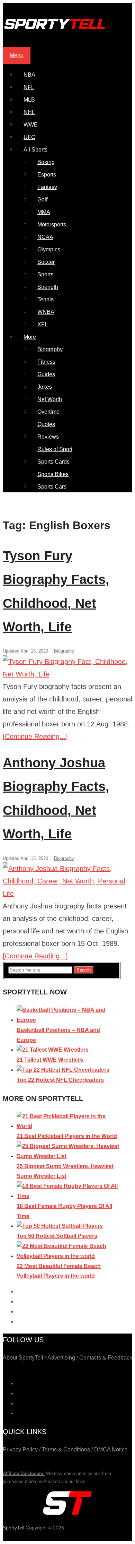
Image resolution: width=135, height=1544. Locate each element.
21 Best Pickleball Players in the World (67, 1136)
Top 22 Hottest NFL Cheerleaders (60, 1080)
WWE (31, 125)
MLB (29, 100)
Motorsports (51, 224)
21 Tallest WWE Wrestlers (50, 1060)
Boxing (46, 162)
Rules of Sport (54, 449)
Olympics (48, 249)
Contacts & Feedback (105, 1358)
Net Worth (49, 399)
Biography (50, 349)
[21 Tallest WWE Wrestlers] (53, 1050)
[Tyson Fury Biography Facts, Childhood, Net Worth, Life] (67, 667)
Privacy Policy (20, 1449)
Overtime (48, 412)
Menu (17, 55)
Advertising (61, 1358)
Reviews (48, 437)
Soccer (46, 262)
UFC (29, 137)
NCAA (45, 237)
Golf (42, 199)
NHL (29, 112)
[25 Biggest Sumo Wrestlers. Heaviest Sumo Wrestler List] (68, 1156)
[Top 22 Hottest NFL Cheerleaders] (63, 1070)
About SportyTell (23, 1358)
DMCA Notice (111, 1449)
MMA (43, 212)
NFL (29, 87)
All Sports (35, 150)
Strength (47, 287)
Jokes (44, 387)
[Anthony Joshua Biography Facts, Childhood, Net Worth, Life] (67, 881)
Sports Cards (53, 462)
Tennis (45, 299)
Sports (45, 274)
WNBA (45, 312)
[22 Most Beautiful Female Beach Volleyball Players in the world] (68, 1256)
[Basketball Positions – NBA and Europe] (68, 1020)
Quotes (46, 424)
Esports (46, 175)
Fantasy (47, 187)
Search (83, 970)
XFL (42, 324)
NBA (29, 75)
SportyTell (13, 1527)
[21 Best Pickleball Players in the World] (68, 1126)
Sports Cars (51, 487)
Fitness (46, 362)
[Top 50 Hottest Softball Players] (60, 1226)
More (30, 337)
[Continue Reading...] (35, 736)
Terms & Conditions (66, 1449)
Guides (46, 374)
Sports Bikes (53, 474)
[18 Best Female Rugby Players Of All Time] (68, 1196)
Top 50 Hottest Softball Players (57, 1236)
